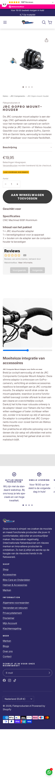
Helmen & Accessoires (15, 585)
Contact (7, 656)
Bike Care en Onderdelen (16, 579)
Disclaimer (8, 618)
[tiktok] (14, 680)
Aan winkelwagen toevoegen (27, 197)
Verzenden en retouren (15, 607)
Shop (6, 569)
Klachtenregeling (12, 628)
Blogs (6, 646)
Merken (7, 590)
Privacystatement (12, 612)
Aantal (5, 178)
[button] (5, 22)
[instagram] (9, 680)
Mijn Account (10, 623)
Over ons (8, 651)
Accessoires (9, 574)
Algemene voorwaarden (16, 602)
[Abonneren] (49, 673)
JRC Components (17, 96)
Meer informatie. (25, 263)
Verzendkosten (10, 165)
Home (5, 96)
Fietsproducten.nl (21, 705)
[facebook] (4, 680)
